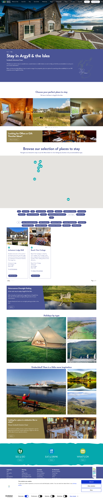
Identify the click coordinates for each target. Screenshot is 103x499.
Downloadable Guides (26, 476)
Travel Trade (54, 473)
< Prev (8, 280)
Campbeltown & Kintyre (70, 211)
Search (86, 1)
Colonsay (43, 214)
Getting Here (58, 1)
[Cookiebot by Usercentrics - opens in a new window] (9, 496)
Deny (91, 490)
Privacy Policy (40, 471)
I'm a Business (95, 1)
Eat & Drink (36, 1)
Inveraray (50, 211)
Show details (73, 496)
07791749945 (13, 269)
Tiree (51, 217)
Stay (30, 1)
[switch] (40, 496)
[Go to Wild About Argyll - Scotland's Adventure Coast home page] (6, 2)
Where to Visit (15, 1)
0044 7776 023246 (38, 271)
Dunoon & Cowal (41, 211)
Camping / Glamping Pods (69, 222)
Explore (11, 307)
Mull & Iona (21, 214)
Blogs (51, 1)
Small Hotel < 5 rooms (28, 225)
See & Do (23, 1)
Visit (8, 471)
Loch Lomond (82, 211)
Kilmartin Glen (81, 214)
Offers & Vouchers (14, 139)
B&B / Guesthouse (44, 222)
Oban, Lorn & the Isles (33, 214)
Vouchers (73, 1)
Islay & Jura (58, 211)
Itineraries (80, 1)
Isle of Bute (25, 211)
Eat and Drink (10, 476)
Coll (32, 211)
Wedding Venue (76, 225)
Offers (66, 1)
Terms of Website (40, 473)
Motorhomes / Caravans (55, 225)
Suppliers (54, 475)
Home (8, 51)
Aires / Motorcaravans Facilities (29, 222)
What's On (44, 1)
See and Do (9, 473)
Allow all (91, 481)
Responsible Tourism (26, 475)
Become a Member (56, 471)
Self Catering (66, 225)
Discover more (13, 275)
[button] (38, 170)
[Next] (100, 112)
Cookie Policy (40, 476)
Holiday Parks (82, 222)
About (53, 476)
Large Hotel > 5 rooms (41, 225)
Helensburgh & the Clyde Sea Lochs (57, 214)
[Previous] (2, 112)
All (19, 211)
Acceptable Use (40, 475)
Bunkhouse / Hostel (56, 222)
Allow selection (91, 486)
